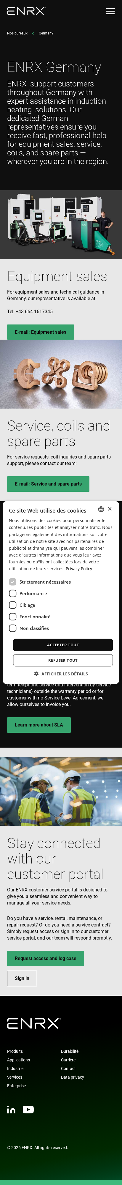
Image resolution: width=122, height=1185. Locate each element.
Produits (15, 1051)
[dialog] (61, 592)
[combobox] (101, 509)
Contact (68, 1068)
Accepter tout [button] (63, 644)
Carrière (68, 1060)
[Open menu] (110, 11)
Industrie (15, 1068)
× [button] (109, 509)
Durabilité (69, 1051)
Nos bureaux (17, 33)
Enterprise (16, 1085)
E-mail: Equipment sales (40, 332)
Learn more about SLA (39, 725)
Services (14, 1077)
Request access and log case (45, 958)
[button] (61, 673)
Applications (18, 1060)
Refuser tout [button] (63, 660)
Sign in (22, 978)
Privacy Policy (79, 568)
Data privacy (72, 1077)
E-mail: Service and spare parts (48, 484)
